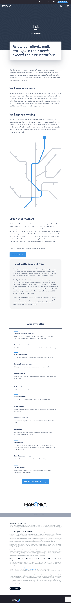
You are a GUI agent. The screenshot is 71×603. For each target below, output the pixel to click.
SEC (36, 569)
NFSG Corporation (30, 569)
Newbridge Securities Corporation (28, 568)
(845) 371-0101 (62, 2)
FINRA (41, 568)
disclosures (18, 579)
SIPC (44, 568)
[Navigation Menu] (68, 6)
